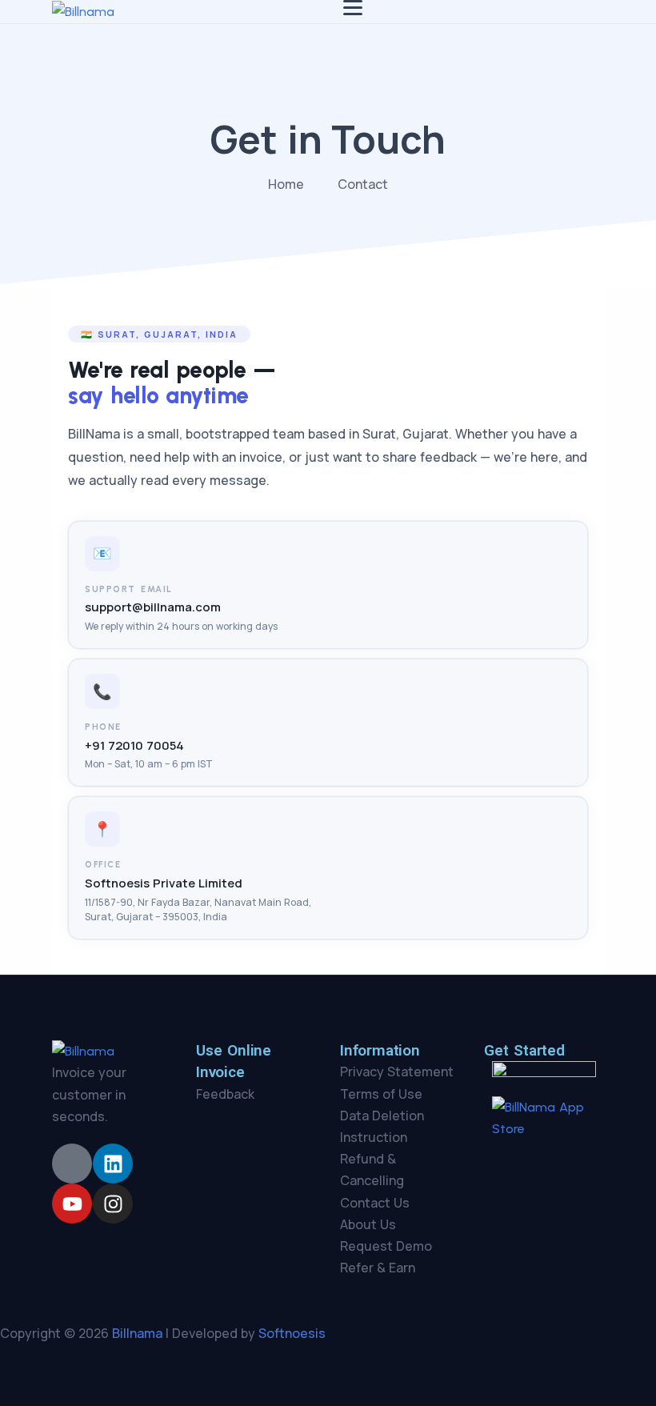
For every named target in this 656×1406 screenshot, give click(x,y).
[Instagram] (113, 1204)
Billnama (137, 1333)
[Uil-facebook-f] (72, 1164)
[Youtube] (72, 1204)
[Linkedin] (113, 1164)
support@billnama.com (153, 607)
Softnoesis (292, 1333)
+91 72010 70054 (134, 745)
